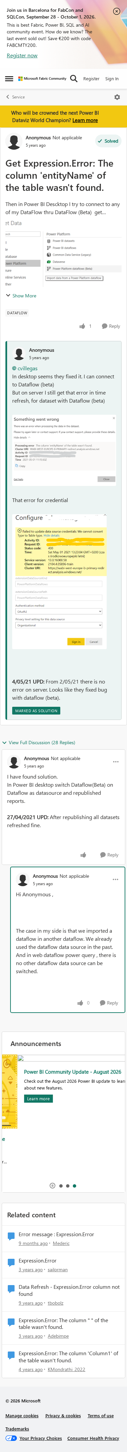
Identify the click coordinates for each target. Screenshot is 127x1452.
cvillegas (28, 368)
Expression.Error (38, 1260)
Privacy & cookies (63, 1415)
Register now (22, 55)
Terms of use (101, 1415)
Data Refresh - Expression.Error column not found (69, 1290)
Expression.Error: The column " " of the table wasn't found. (63, 1324)
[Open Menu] (117, 97)
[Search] (74, 79)
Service (18, 96)
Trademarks (17, 1428)
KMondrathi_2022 (66, 1369)
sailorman (58, 1269)
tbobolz (55, 1303)
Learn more (85, 120)
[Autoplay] (52, 1185)
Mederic (61, 1243)
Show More (24, 295)
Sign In (112, 78)
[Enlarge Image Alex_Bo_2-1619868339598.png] (59, 581)
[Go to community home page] (42, 79)
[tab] (60, 1185)
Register (91, 78)
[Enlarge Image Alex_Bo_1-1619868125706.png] (64, 450)
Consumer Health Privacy (93, 1438)
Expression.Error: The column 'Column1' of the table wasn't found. (68, 1357)
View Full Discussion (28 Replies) (42, 742)
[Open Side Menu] (9, 79)
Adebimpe (58, 1336)
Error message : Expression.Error (56, 1234)
